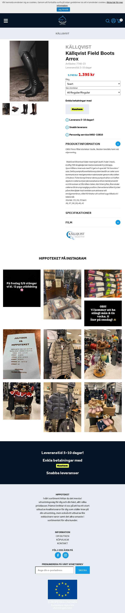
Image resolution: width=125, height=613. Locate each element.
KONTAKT (62, 543)
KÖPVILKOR (62, 539)
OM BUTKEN (62, 536)
